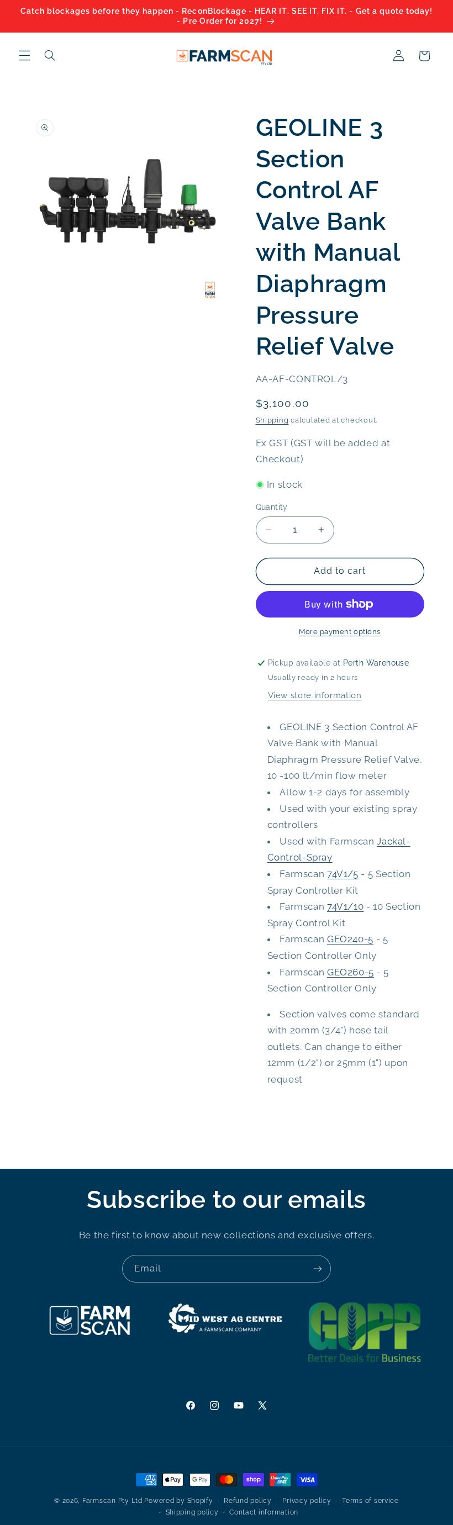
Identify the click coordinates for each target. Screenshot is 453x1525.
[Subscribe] (317, 1268)
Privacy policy (306, 1501)
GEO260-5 (350, 972)
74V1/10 (345, 906)
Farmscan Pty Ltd (112, 1501)
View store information (315, 695)
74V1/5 (343, 873)
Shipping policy (192, 1512)
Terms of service (370, 1501)
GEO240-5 (350, 938)
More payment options (340, 631)
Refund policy (248, 1501)
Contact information (263, 1512)
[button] (24, 55)
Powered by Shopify (178, 1501)
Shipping (272, 420)
